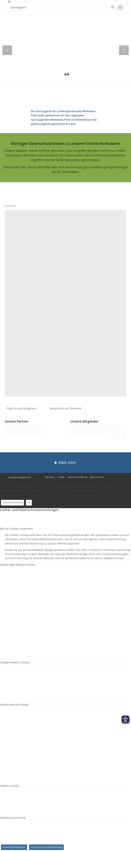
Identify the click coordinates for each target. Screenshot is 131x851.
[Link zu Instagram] (111, 477)
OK (28, 502)
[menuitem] (111, 7)
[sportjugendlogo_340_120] (17, 7)
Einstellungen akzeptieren (14, 847)
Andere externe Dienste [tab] (14, 704)
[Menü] (118, 7)
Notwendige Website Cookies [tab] (17, 564)
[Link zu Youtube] (120, 477)
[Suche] (111, 7)
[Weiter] (124, 50)
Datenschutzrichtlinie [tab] (13, 817)
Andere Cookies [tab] (9, 785)
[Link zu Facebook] (115, 477)
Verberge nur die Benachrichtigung (46, 847)
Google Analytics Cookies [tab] (15, 662)
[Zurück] (7, 50)
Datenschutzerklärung (12, 502)
